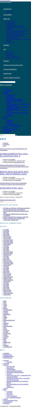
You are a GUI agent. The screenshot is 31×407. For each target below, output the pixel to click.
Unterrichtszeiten (11, 98)
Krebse (5, 324)
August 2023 (7, 265)
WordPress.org (7, 357)
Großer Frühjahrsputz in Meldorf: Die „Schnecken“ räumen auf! (14, 219)
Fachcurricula (10, 115)
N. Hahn (5, 332)
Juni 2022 (6, 284)
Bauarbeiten (6, 314)
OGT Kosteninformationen (14, 126)
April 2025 (6, 250)
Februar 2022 (7, 290)
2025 (4, 302)
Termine (5, 117)
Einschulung (16, 194)
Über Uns (5, 93)
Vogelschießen (7, 310)
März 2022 (6, 288)
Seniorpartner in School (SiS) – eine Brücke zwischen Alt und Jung (18, 107)
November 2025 (8, 241)
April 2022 (6, 287)
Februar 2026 (7, 237)
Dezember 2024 (8, 252)
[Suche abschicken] (16, 135)
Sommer (5, 311)
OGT (4, 118)
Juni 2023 (6, 268)
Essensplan (9, 120)
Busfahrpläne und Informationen (15, 101)
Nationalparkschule (9, 320)
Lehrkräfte (6, 89)
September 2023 (8, 263)
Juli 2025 (6, 246)
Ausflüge (6, 345)
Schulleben (6, 92)
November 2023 (8, 262)
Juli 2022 (6, 283)
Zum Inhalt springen (5, 0)
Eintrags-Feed (7, 355)
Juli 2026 (6, 229)
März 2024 (6, 259)
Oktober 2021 (7, 291)
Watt (4, 339)
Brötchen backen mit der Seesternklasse (14, 173)
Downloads (6, 132)
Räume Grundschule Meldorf (14, 99)
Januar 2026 (7, 238)
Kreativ (5, 335)
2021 (23, 162)
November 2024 (8, 253)
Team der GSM (11, 95)
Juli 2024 (6, 256)
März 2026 (6, 235)
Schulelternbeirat (7, 130)
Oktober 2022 (7, 278)
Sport (4, 341)
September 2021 (8, 293)
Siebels (13, 159)
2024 (4, 307)
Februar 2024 (7, 260)
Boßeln (5, 308)
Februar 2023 (7, 274)
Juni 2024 (6, 257)
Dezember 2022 (8, 277)
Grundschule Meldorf (5, 2)
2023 (4, 316)
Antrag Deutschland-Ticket (10, 129)
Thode (5, 305)
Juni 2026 (6, 231)
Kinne (5, 304)
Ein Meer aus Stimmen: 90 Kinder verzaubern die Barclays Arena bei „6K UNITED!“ (16, 208)
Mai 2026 (6, 232)
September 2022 (8, 280)
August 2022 (7, 281)
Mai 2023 (6, 269)
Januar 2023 (7, 275)
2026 (4, 301)
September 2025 (8, 243)
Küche (5, 329)
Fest (4, 344)
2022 (4, 319)
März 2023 (6, 272)
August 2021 (7, 294)
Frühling (5, 313)
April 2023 (6, 271)
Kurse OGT (10, 123)
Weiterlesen (12, 165)
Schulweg (9, 102)
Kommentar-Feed (8, 356)
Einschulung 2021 (11, 188)
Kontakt (5, 127)
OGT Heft (9, 121)
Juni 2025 (6, 247)
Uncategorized (17, 180)
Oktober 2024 (7, 254)
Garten (5, 338)
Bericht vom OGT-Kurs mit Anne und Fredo (15, 217)
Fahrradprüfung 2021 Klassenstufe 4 (14, 155)
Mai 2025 (6, 249)
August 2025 (7, 244)
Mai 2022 (6, 286)
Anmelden (6, 353)
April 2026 (6, 234)
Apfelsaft (5, 323)
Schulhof (6, 336)
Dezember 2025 (8, 240)
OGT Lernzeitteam (12, 124)
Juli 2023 (6, 266)
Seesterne (6, 330)
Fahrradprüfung (17, 162)
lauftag (5, 317)
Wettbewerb (6, 342)
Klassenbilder (10, 96)
